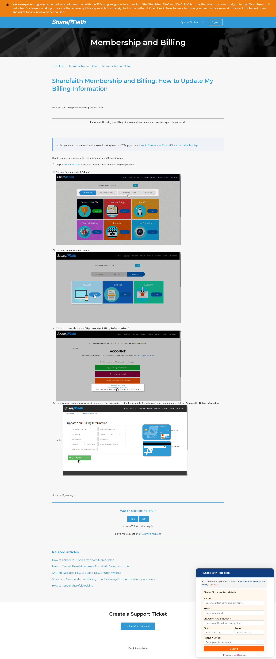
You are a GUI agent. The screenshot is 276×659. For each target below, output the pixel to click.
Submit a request (151, 533)
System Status (189, 22)
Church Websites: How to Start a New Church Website (86, 572)
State (238, 628)
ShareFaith (58, 66)
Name (208, 598)
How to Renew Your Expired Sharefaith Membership (168, 145)
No (144, 518)
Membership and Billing (83, 66)
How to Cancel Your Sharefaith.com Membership (83, 560)
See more (214, 585)
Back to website (138, 648)
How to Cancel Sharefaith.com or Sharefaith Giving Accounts (90, 566)
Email (207, 608)
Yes (132, 518)
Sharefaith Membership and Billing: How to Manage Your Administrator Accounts (103, 579)
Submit (234, 648)
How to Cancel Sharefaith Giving (72, 585)
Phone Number (212, 637)
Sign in (215, 22)
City (206, 628)
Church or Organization (217, 618)
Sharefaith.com (72, 164)
